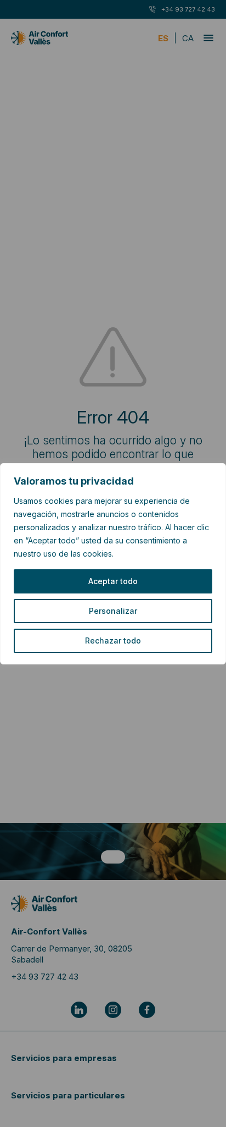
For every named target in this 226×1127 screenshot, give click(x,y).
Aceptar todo (113, 581)
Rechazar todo (113, 640)
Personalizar (113, 610)
